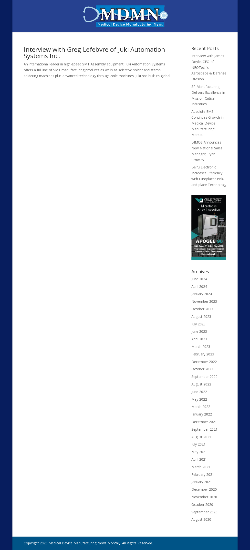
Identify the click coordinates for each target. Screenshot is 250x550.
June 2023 (199, 331)
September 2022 (204, 376)
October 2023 (202, 309)
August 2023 (201, 316)
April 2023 (199, 339)
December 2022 (204, 361)
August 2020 (201, 519)
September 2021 (204, 429)
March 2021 (200, 467)
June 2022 (199, 391)
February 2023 (202, 354)
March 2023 (200, 346)
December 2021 (204, 421)
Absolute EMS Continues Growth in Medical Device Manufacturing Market (207, 123)
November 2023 (204, 301)
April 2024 (199, 286)
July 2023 (198, 324)
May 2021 (199, 451)
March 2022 (200, 406)
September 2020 (204, 512)
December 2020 (204, 489)
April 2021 (199, 459)
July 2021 (198, 444)
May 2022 (199, 399)
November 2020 (204, 497)
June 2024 (199, 279)
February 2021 (202, 474)
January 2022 (201, 414)
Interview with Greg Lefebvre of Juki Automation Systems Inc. (94, 52)
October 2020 (202, 504)
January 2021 (201, 481)
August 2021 (201, 437)
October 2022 (202, 369)
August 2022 (201, 384)
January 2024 (201, 293)
